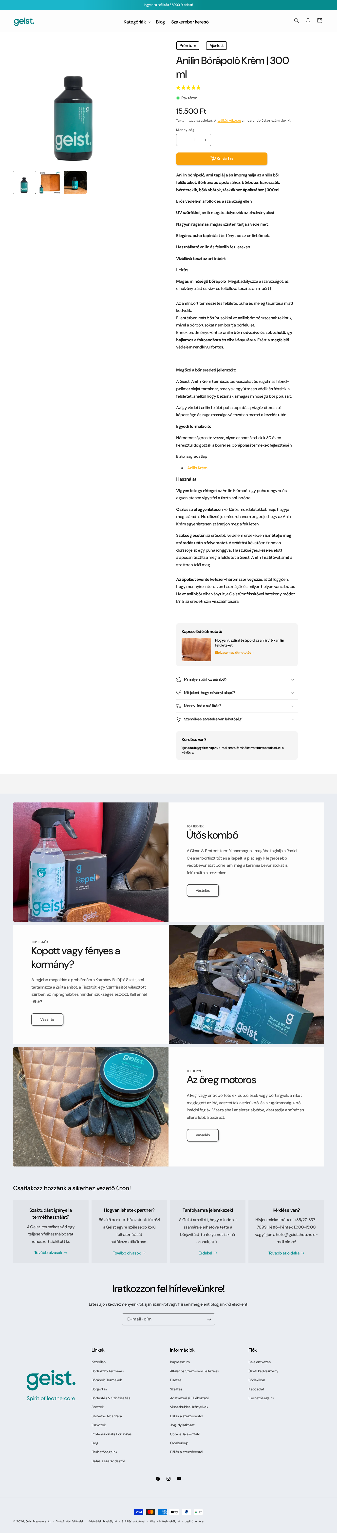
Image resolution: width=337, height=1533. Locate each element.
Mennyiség (185, 130)
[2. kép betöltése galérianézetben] (49, 182)
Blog (95, 1443)
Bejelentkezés (259, 1362)
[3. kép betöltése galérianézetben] (75, 182)
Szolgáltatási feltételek (70, 1521)
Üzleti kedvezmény (263, 1371)
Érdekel (205, 1253)
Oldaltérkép (179, 1443)
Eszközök (99, 1425)
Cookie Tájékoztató (185, 1434)
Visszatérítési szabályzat (165, 1521)
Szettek (98, 1406)
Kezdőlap (99, 1362)
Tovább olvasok (48, 1252)
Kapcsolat (256, 1389)
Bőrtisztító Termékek (108, 1371)
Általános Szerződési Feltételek (194, 1371)
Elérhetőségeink (104, 1451)
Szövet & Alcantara (107, 1416)
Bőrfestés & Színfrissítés (111, 1398)
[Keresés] (296, 20)
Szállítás (176, 1389)
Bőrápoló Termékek (107, 1380)
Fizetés (176, 1380)
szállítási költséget (229, 121)
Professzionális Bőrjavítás (112, 1434)
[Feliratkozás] (209, 1319)
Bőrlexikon (256, 1380)
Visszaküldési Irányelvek (189, 1406)
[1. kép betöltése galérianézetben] (24, 182)
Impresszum (180, 1362)
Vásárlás (203, 890)
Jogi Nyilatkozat (182, 1425)
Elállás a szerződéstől (108, 1461)
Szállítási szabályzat (133, 1521)
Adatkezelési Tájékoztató (189, 1398)
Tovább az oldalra (283, 1253)
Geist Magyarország (38, 1521)
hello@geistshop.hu (204, 748)
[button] (188, 87)
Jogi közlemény (194, 1521)
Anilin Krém (197, 468)
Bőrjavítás (99, 1389)
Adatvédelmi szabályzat (102, 1521)
